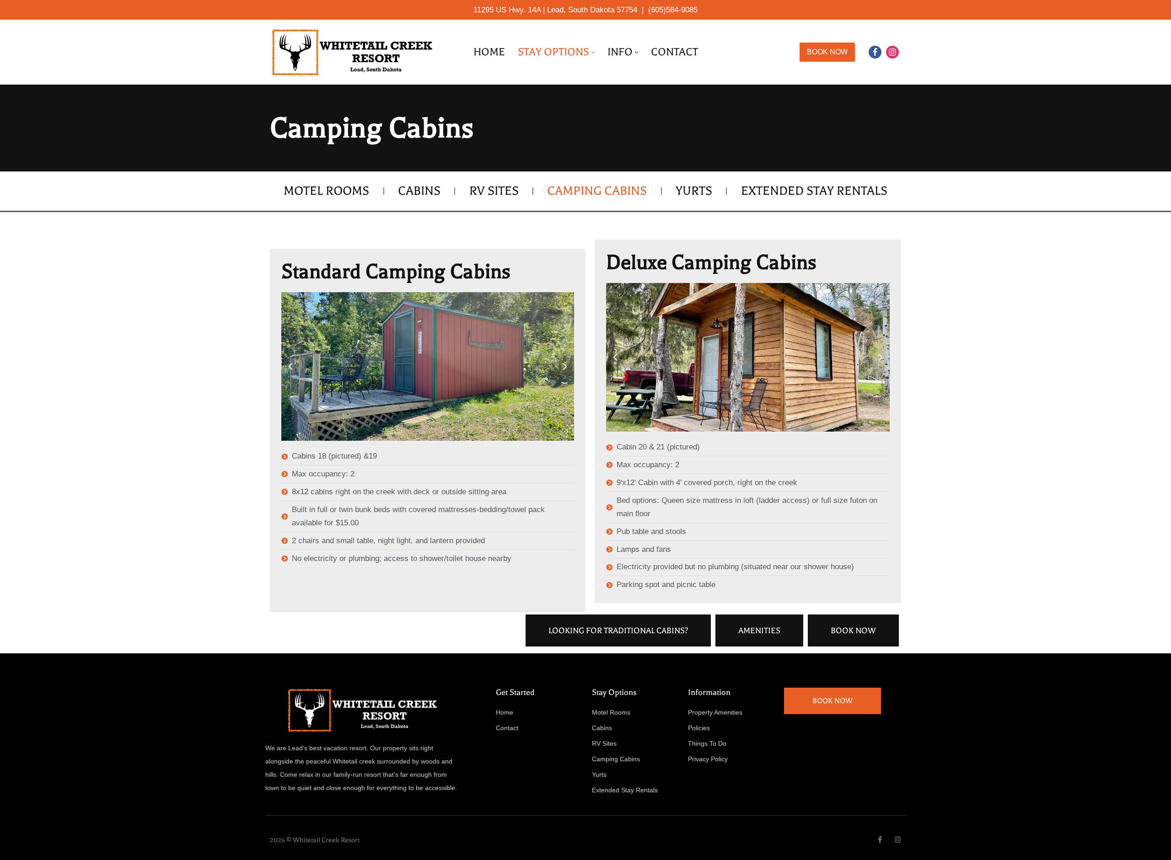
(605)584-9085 (673, 9)
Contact (674, 52)
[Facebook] (875, 52)
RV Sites (494, 191)
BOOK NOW (827, 52)
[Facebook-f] (879, 839)
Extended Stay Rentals (814, 191)
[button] (593, 52)
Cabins (419, 191)
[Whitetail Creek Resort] (354, 52)
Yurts (694, 191)
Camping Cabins (597, 191)
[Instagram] (892, 52)
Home (489, 52)
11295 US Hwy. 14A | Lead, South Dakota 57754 (555, 9)
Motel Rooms (326, 191)
